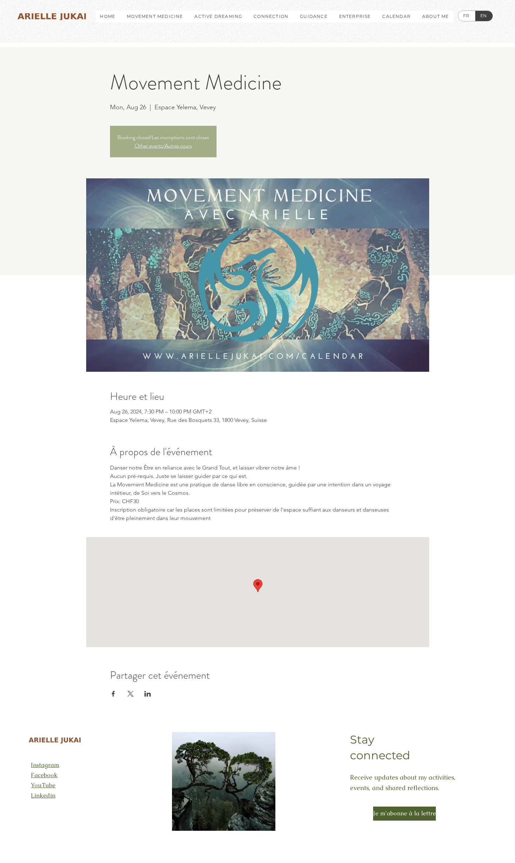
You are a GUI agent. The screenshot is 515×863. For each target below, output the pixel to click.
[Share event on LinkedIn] (147, 694)
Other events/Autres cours (163, 146)
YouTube (43, 785)
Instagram (45, 765)
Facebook (44, 775)
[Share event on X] (130, 694)
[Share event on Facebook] (113, 694)
